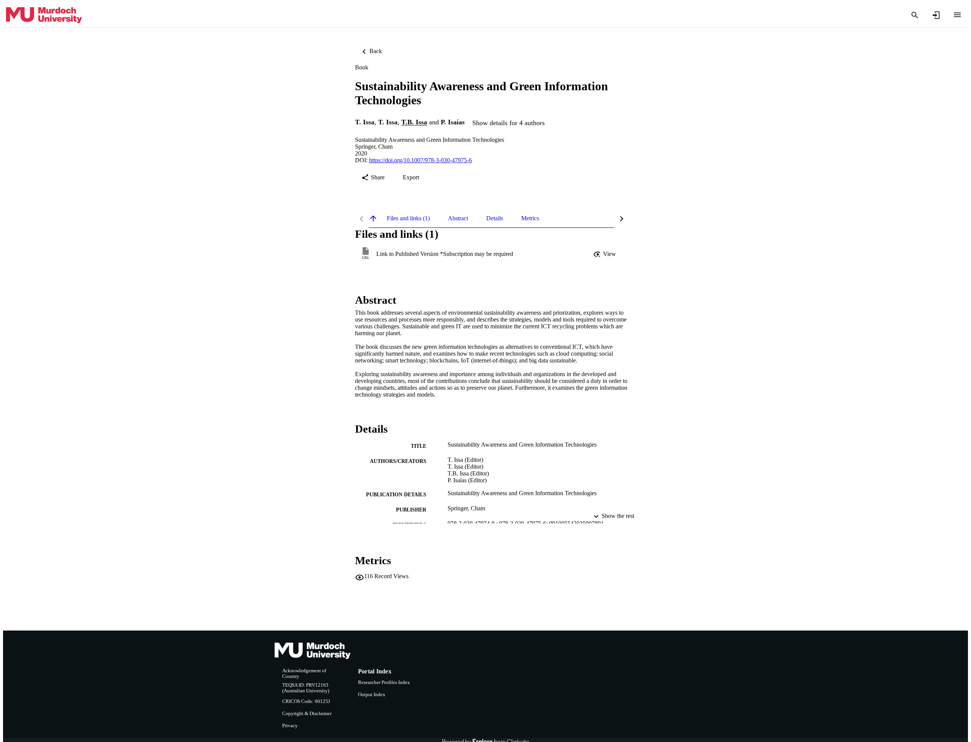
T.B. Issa (414, 122)
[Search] (914, 15)
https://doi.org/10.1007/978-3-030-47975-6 (420, 160)
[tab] (408, 218)
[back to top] (373, 218)
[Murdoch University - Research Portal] (44, 15)
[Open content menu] (957, 14)
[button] (605, 254)
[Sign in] (936, 15)
